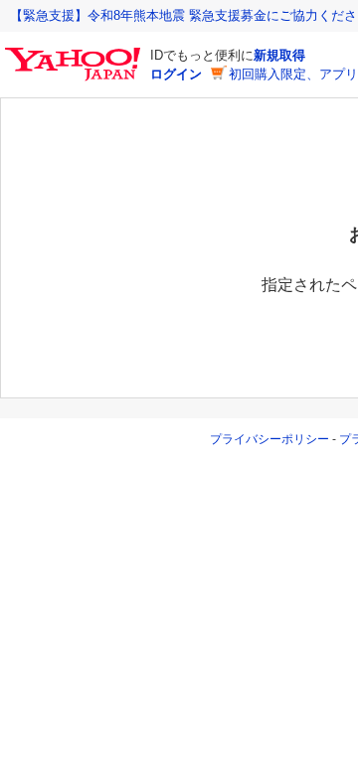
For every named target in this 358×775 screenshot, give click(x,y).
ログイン (176, 74)
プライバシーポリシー (269, 439)
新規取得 (279, 55)
